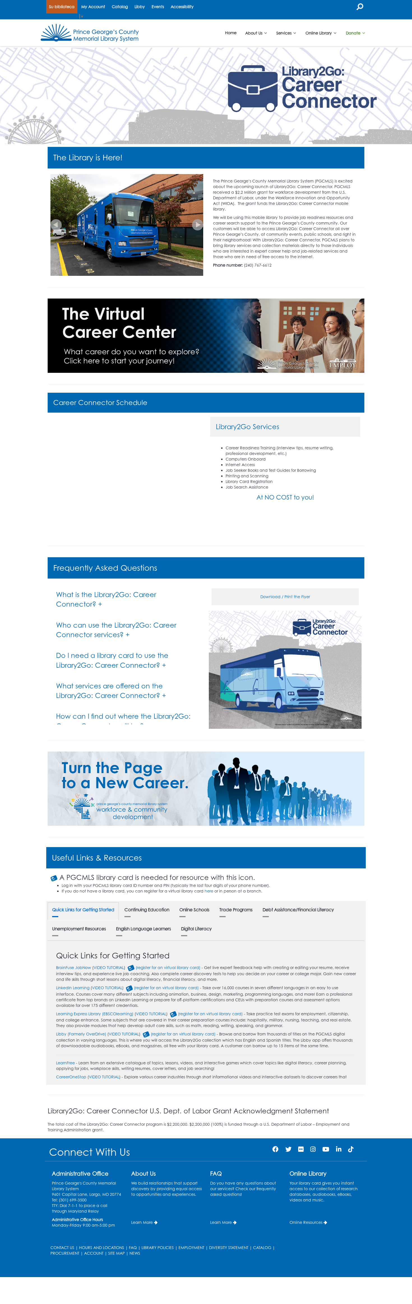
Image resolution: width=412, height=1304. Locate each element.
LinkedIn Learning (72, 987)
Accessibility (182, 6)
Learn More (142, 1222)
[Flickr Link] (301, 1149)
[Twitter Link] (288, 1149)
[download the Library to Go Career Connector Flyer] (285, 669)
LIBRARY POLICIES (158, 1247)
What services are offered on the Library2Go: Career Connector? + (111, 691)
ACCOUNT (93, 1253)
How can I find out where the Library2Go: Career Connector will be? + (123, 721)
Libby (140, 6)
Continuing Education (146, 909)
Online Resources (306, 1222)
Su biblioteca (62, 6)
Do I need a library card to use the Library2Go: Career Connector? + (112, 660)
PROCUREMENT (64, 1253)
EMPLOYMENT (191, 1247)
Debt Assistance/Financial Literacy (298, 909)
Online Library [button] (319, 32)
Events (158, 6)
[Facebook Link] (275, 1149)
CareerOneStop (71, 1076)
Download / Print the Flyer (285, 596)
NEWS (134, 1253)
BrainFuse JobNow (73, 967)
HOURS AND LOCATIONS (101, 1247)
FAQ (133, 1247)
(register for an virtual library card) (168, 967)
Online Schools (194, 909)
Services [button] (284, 32)
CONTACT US (62, 1247)
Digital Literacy (196, 928)
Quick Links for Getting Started (83, 909)
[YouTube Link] (325, 1149)
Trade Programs (236, 909)
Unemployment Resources (79, 928)
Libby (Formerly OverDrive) (81, 1034)
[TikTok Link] (350, 1149)
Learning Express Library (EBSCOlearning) (94, 1013)
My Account (93, 6)
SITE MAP (116, 1253)
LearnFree (65, 1062)
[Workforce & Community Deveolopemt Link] (206, 788)
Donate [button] (354, 32)
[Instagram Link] (313, 1149)
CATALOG (262, 1247)
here (209, 891)
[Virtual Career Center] (206, 335)
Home (231, 32)
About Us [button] (254, 32)
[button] (56, 224)
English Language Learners (143, 928)
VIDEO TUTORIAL (109, 967)
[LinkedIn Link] (338, 1149)
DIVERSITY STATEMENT (228, 1247)
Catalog (120, 6)
